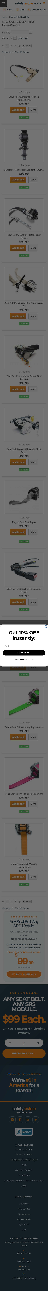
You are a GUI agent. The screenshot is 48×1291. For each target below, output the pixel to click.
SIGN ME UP (24, 653)
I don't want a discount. (24, 659)
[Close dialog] (46, 626)
